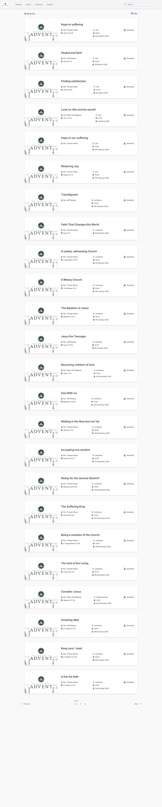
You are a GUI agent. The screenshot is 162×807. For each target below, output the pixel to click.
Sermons (18, 4)
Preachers (39, 4)
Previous (27, 704)
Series (28, 4)
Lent (97, 30)
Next (136, 704)
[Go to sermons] (5, 4)
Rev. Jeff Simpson (69, 58)
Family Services (101, 597)
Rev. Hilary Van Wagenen (72, 115)
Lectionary (98, 200)
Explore (50, 4)
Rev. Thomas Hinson (70, 30)
